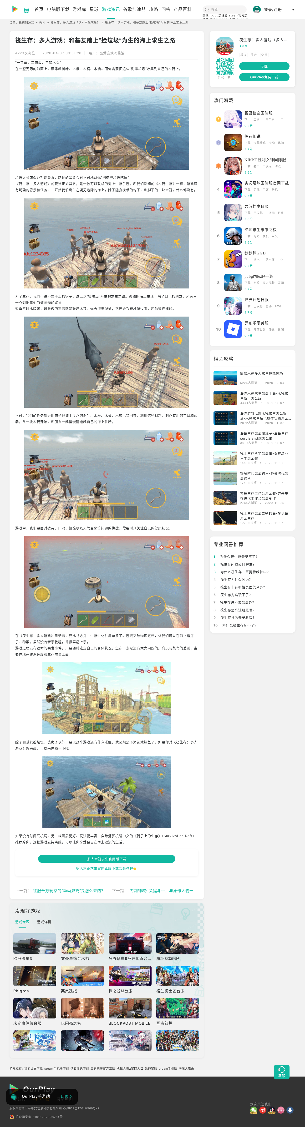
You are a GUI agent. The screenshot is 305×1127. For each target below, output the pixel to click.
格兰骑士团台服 (170, 990)
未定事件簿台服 (27, 1023)
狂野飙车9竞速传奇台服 (130, 958)
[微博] (263, 1110)
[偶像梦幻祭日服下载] (178, 1040)
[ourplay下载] (24, 9)
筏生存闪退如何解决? (234, 564)
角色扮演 (270, 120)
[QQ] (290, 1110)
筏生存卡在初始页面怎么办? (239, 587)
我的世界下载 (33, 1068)
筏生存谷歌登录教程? (234, 618)
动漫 (278, 166)
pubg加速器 (219, 15)
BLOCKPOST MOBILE (130, 1023)
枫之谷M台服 (120, 990)
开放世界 (260, 329)
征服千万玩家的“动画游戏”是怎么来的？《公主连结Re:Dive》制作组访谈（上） (105, 890)
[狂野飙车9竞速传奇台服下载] (130, 943)
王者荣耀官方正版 (103, 1068)
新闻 (42, 22)
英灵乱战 (69, 990)
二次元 (257, 120)
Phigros (21, 990)
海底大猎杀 (186, 1068)
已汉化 (258, 213)
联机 (275, 189)
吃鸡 (257, 236)
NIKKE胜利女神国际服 (265, 160)
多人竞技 (269, 283)
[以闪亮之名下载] (83, 1008)
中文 (282, 120)
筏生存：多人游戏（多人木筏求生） (75, 22)
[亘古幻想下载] (178, 1008)
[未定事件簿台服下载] (35, 1008)
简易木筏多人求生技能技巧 (261, 373)
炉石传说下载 (80, 1068)
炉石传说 (252, 136)
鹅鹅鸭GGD (255, 253)
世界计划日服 (256, 300)
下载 (246, 120)
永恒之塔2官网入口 (130, 1068)
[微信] (254, 1110)
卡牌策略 (260, 143)
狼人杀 (257, 260)
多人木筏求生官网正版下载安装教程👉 (106, 868)
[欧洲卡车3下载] (35, 943)
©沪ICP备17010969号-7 (81, 1108)
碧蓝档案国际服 (258, 113)
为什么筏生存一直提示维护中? (241, 572)
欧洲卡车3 (22, 958)
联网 (281, 283)
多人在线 (270, 260)
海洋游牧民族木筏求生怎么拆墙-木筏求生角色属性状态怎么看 (264, 418)
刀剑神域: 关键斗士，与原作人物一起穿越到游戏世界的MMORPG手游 (193, 890)
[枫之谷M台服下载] (130, 976)
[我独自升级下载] (83, 1040)
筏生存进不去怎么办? (234, 602)
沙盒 (272, 329)
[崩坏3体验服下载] (178, 943)
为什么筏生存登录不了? (236, 557)
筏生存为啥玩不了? (232, 595)
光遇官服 (151, 1068)
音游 (269, 306)
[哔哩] (281, 1110)
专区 (264, 66)
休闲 (264, 55)
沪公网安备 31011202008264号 (39, 1117)
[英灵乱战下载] (83, 976)
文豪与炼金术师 (75, 958)
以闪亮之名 (71, 1023)
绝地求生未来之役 (260, 230)
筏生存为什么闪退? (232, 579)
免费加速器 (26, 22)
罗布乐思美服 (256, 323)
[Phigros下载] (35, 976)
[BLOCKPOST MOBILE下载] (130, 1008)
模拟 (243, 55)
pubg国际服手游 (258, 276)
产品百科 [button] (183, 9)
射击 (257, 166)
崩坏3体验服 (167, 958)
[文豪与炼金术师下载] (83, 943)
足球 (257, 189)
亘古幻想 (164, 1023)
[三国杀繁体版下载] (35, 1040)
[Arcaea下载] (130, 1040)
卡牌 (272, 143)
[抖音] (272, 1110)
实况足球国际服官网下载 (266, 183)
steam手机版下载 (56, 1068)
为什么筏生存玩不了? (235, 625)
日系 (281, 213)
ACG (278, 306)
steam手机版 (168, 1068)
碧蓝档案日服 (256, 206)
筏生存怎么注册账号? (234, 610)
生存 (254, 55)
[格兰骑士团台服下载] (178, 976)
